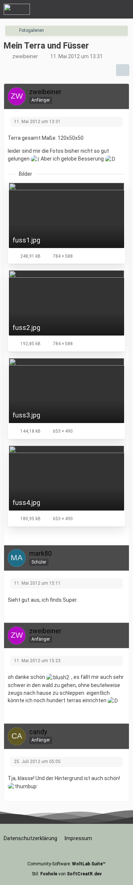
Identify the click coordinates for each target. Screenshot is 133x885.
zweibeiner (25, 56)
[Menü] (123, 9)
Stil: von (67, 873)
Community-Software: (66, 863)
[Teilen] (122, 70)
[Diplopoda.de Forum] (16, 9)
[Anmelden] (105, 9)
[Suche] (86, 9)
